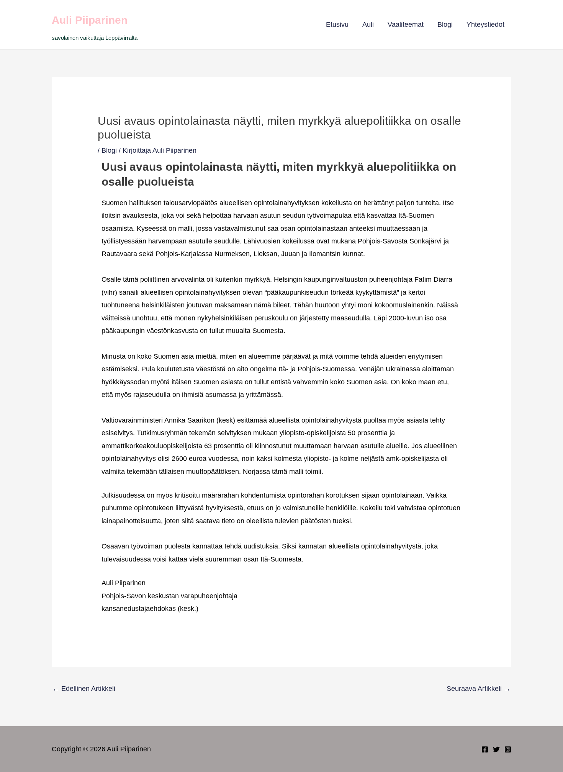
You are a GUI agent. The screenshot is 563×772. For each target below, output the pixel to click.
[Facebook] (484, 749)
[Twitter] (496, 749)
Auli (368, 24)
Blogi (445, 24)
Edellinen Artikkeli (83, 688)
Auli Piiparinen (90, 20)
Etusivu (337, 24)
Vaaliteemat (406, 24)
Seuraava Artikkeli (479, 688)
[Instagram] (507, 749)
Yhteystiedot (485, 24)
